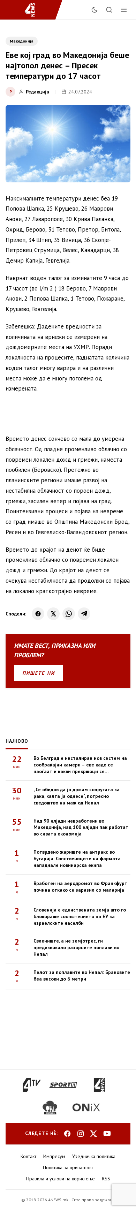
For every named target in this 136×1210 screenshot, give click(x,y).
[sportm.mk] (63, 1085)
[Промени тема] (94, 9)
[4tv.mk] (32, 1085)
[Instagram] (80, 1133)
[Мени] (123, 9)
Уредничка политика (93, 1156)
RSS (106, 1178)
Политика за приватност (68, 1167)
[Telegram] (84, 613)
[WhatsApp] (68, 613)
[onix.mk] (86, 1107)
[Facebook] (38, 613)
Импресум (54, 1156)
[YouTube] (107, 1133)
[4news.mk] (99, 1085)
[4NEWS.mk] (34, 10)
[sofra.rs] (50, 1107)
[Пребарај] (109, 9)
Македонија (21, 41)
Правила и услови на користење (60, 1178)
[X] (53, 613)
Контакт (28, 1156)
